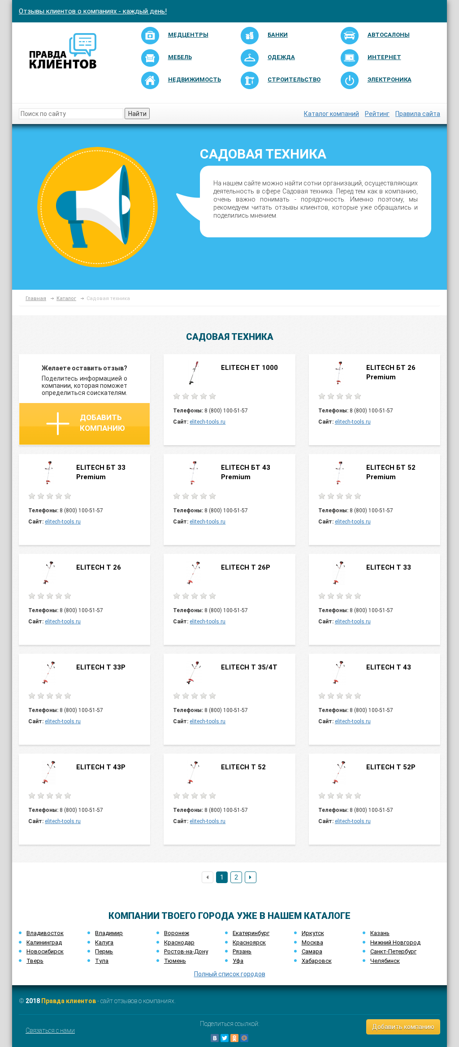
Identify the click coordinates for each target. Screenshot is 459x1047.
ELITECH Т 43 (388, 667)
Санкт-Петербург (393, 951)
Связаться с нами (50, 1030)
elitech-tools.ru (207, 422)
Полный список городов (229, 974)
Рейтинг (377, 113)
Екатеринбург (251, 933)
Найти (137, 113)
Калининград (44, 942)
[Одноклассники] (234, 1038)
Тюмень (175, 960)
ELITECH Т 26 (98, 567)
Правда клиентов (68, 1000)
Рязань (242, 951)
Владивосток (45, 933)
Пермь (104, 951)
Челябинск (385, 960)
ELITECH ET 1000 (249, 368)
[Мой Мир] (244, 1038)
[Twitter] (225, 1038)
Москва (312, 942)
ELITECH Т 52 (243, 767)
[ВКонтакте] (215, 1038)
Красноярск (249, 942)
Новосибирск (45, 951)
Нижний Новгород (395, 942)
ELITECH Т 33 (388, 567)
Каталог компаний (331, 113)
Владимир (109, 933)
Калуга (104, 942)
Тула (101, 960)
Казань (380, 933)
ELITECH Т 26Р (245, 567)
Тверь (34, 960)
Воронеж (176, 933)
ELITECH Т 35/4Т (249, 667)
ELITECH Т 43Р (101, 767)
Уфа (238, 960)
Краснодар (179, 942)
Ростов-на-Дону (186, 951)
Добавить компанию (102, 423)
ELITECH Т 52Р (391, 767)
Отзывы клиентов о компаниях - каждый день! (93, 11)
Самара (312, 951)
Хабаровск (317, 960)
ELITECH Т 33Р (101, 667)
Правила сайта (417, 113)
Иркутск (313, 933)
